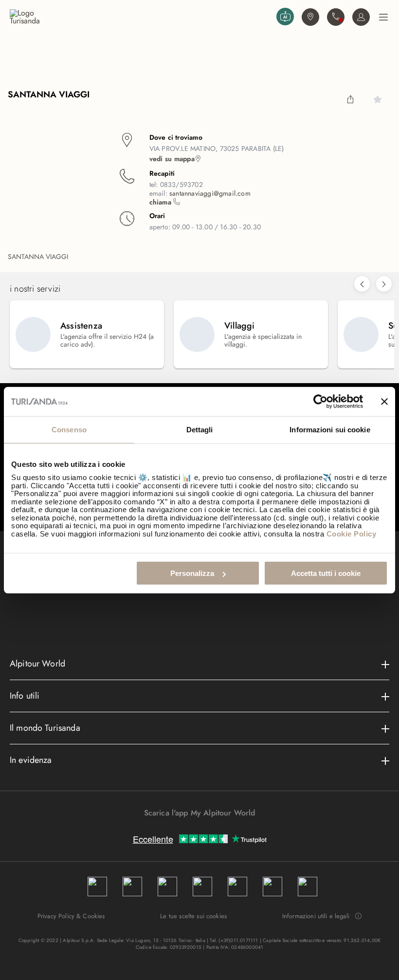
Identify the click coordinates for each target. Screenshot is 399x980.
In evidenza (31, 760)
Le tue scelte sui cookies (193, 916)
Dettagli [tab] (199, 429)
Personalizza (192, 573)
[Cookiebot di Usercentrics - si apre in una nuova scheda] (320, 401)
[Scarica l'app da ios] (204, 830)
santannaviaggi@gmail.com (210, 193)
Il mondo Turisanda (45, 727)
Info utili (25, 695)
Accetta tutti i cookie (326, 573)
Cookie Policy (351, 533)
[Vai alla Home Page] (141, 17)
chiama (161, 202)
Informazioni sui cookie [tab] (330, 429)
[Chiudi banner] (384, 401)
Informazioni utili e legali (315, 916)
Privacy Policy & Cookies (71, 916)
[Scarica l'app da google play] (195, 830)
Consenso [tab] (69, 429)
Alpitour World (37, 663)
